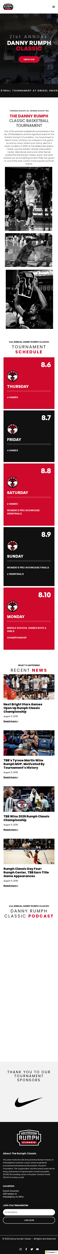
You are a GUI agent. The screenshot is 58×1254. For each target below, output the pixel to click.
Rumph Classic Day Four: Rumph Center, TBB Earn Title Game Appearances (26, 872)
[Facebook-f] (26, 1249)
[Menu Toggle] (53, 6)
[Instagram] (20, 1249)
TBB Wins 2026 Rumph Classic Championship (26, 818)
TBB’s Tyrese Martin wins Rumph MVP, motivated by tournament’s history (24, 764)
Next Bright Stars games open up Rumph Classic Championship (23, 708)
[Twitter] (32, 1249)
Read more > (11, 721)
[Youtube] (37, 1249)
